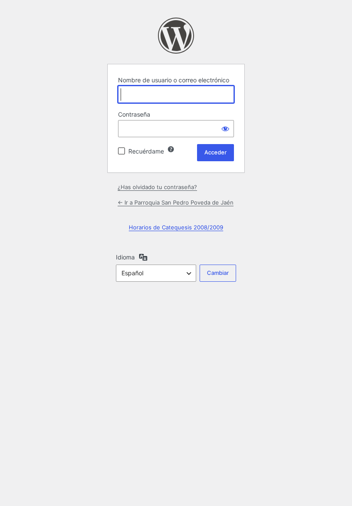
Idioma (125, 257)
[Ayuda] (171, 149)
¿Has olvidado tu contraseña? (157, 187)
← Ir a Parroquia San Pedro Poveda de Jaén (176, 202)
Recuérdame (146, 151)
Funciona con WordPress (176, 36)
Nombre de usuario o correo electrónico (173, 80)
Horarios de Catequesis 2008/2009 (176, 227)
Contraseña (134, 114)
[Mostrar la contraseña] (225, 128)
